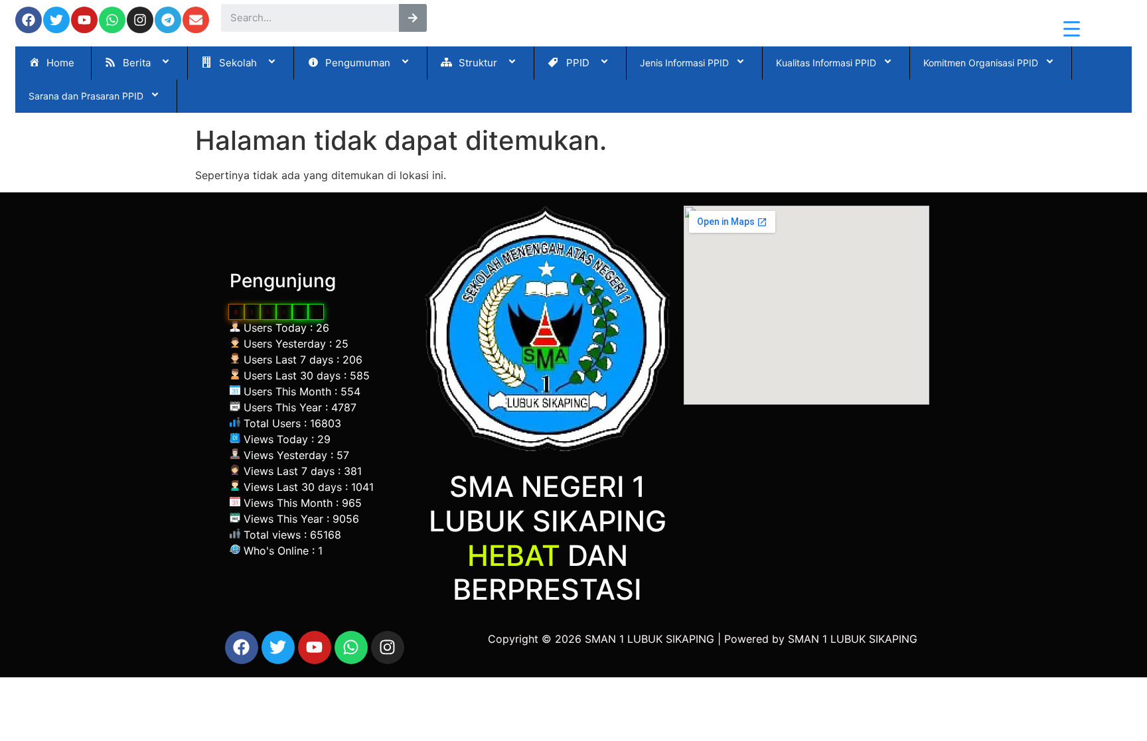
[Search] (413, 18)
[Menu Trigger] (1071, 28)
